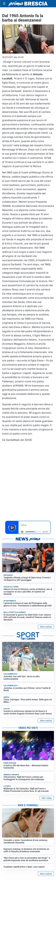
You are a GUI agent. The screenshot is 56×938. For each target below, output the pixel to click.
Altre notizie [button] (46, 626)
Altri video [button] (47, 798)
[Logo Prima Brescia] (28, 3)
